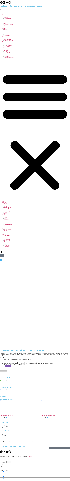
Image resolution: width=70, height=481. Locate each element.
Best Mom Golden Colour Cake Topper (48, 415)
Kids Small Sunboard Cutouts (9, 40)
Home (3, 14)
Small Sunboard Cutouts (9, 57)
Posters (5, 27)
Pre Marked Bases (7, 42)
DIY (2, 41)
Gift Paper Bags (7, 58)
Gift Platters (6, 60)
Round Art (6, 17)
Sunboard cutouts (7, 39)
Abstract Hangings (7, 20)
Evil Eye (5, 19)
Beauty (5, 29)
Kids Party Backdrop (8, 38)
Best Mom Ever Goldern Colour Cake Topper (8, 415)
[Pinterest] (9, 2)
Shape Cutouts (7, 46)
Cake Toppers (7, 49)
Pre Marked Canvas (8, 45)
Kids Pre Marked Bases (8, 44)
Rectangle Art (6, 23)
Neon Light (4, 28)
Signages (6, 55)
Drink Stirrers (6, 50)
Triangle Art (6, 22)
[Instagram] (4, 2)
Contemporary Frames (8, 24)
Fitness (5, 30)
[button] (35, 131)
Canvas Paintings (7, 18)
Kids (3, 36)
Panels (5, 25)
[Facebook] (1, 2)
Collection (4, 47)
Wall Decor (4, 15)
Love (5, 34)
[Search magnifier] (2, 464)
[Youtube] (7, 2)
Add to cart (8, 366)
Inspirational (6, 33)
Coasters (6, 51)
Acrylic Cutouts (7, 52)
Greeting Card (7, 53)
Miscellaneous (7, 35)
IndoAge (31, 456)
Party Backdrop (7, 56)
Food (5, 31)
